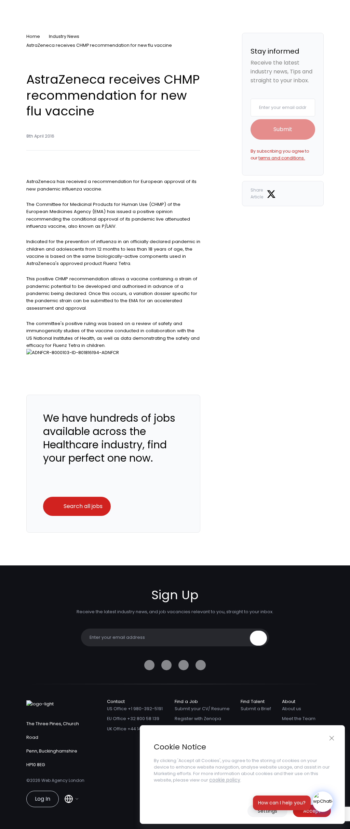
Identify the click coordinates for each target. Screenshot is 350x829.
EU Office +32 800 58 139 (133, 718)
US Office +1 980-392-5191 (135, 709)
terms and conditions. (281, 158)
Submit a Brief (256, 709)
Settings (267, 810)
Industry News (64, 36)
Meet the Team (298, 718)
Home (33, 36)
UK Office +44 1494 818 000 (135, 729)
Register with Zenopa (198, 718)
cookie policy (224, 779)
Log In (42, 799)
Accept (312, 810)
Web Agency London (62, 780)
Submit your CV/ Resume (202, 709)
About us (291, 709)
